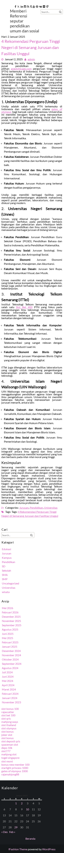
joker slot (6, 734)
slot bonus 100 (10, 708)
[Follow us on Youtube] (34, 6)
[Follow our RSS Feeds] (28, 6)
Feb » (12, 831)
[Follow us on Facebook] (15, 6)
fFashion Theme (18, 849)
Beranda (30, 838)
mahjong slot (9, 754)
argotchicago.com (21, 68)
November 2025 (11, 620)
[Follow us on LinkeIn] (22, 6)
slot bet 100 (8, 715)
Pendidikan (36, 507)
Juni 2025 (7, 633)
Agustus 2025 (10, 629)
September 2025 (11, 625)
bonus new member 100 (15, 764)
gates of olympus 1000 (14, 771)
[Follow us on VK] (40, 6)
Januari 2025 (9, 646)
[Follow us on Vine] (47, 6)
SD (3, 566)
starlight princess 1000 (14, 767)
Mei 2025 (7, 638)
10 (27, 809)
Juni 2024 (7, 676)
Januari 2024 (9, 698)
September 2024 (11, 663)
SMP (5, 579)
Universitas (51, 507)
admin (31, 59)
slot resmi (7, 761)
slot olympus (8, 728)
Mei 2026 (7, 608)
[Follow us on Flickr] (44, 6)
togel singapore (10, 757)
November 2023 (11, 702)
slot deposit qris (10, 741)
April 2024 (8, 685)
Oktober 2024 (10, 659)
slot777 (5, 751)
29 (15, 827)
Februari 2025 (10, 642)
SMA (5, 574)
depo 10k (6, 747)
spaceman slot (9, 744)
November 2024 (11, 655)
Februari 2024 (10, 693)
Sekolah (6, 570)
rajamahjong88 (10, 774)
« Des (4, 831)
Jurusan (24, 507)
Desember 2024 (11, 650)
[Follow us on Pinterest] (37, 6)
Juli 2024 (7, 672)
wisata (6, 592)
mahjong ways (9, 721)
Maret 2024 (9, 689)
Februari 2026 (10, 612)
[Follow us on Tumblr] (31, 6)
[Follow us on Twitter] (18, 6)
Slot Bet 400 (24, 307)
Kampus (7, 557)
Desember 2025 (11, 616)
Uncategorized (10, 583)
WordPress (48, 849)
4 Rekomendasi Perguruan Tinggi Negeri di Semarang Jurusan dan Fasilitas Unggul (30, 47)
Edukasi (6, 549)
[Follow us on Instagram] (25, 6)
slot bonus (7, 731)
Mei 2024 (7, 680)
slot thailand (8, 725)
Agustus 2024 (10, 668)
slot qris (6, 718)
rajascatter (7, 712)
